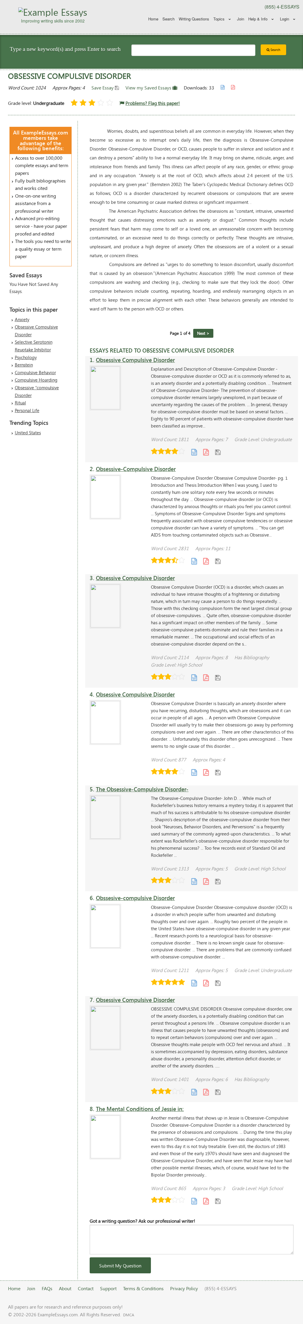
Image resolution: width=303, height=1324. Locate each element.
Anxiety (22, 319)
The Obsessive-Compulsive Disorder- (142, 789)
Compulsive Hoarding (36, 380)
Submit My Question (120, 1265)
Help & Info (257, 19)
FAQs (47, 1288)
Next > (203, 333)
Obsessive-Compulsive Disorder (136, 469)
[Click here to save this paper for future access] (217, 452)
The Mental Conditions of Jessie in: (140, 1108)
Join (240, 19)
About (65, 1288)
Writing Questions (194, 19)
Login (284, 19)
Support (108, 1288)
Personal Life (27, 410)
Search (168, 19)
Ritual (20, 403)
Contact (86, 1288)
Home (153, 19)
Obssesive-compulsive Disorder (135, 898)
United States (28, 433)
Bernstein (24, 365)
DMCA (128, 1314)
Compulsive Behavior (35, 372)
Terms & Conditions (143, 1288)
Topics (219, 19)
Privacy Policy (184, 1288)
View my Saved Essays (149, 87)
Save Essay (103, 87)
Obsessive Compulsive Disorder (135, 360)
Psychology (26, 357)
